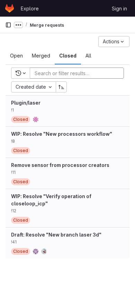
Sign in (119, 8)
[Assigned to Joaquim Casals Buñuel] (35, 119)
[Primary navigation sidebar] (8, 24)
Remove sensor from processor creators (60, 165)
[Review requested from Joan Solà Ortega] (44, 251)
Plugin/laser (25, 103)
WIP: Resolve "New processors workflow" (61, 134)
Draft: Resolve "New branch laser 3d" (56, 235)
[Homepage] (9, 8)
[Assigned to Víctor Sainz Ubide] (35, 251)
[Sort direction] (61, 86)
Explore (30, 8)
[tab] (16, 55)
